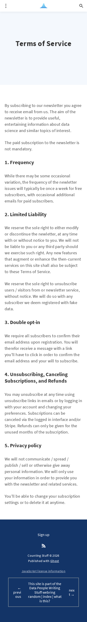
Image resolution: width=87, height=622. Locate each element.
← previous (17, 592)
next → (71, 592)
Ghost (54, 561)
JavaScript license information (43, 571)
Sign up (43, 534)
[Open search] (81, 6)
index (47, 596)
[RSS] (43, 546)
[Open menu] (6, 6)
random (34, 596)
